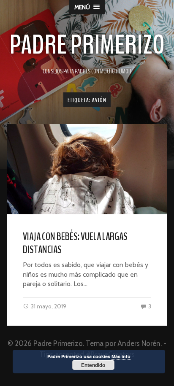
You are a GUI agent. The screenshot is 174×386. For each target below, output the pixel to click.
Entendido (93, 365)
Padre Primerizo (87, 45)
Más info (120, 356)
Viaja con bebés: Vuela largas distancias (75, 243)
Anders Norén (138, 343)
